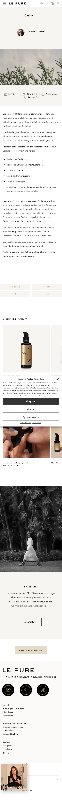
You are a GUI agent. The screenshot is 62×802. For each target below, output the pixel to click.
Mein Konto (8, 712)
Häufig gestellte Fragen (13, 708)
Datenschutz (36, 423)
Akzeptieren (31, 401)
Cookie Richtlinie (10, 733)
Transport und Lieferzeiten (14, 723)
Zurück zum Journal (31, 650)
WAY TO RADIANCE (28, 235)
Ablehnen (31, 409)
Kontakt (6, 705)
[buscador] (41, 3)
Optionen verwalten (31, 417)
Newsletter (8, 715)
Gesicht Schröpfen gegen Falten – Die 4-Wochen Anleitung (20, 463)
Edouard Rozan (36, 31)
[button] (57, 379)
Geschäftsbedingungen (13, 726)
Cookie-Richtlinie (25, 423)
